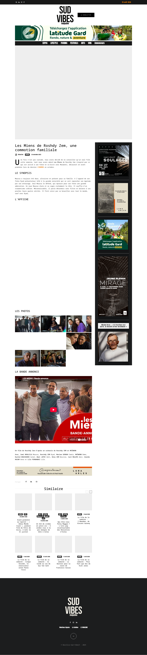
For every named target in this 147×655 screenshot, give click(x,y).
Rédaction (20, 154)
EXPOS (45, 43)
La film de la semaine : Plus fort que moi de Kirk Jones (83, 563)
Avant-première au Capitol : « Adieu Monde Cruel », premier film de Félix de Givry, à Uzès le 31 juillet (23, 526)
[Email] (36, 481)
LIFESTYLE (54, 43)
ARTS (83, 43)
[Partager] (31, 481)
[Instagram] (21, 2)
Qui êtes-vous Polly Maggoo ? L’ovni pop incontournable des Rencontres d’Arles (63, 527)
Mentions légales (64, 627)
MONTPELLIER (40, 516)
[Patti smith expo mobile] (113, 212)
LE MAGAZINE (84, 627)
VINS (90, 43)
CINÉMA (27, 154)
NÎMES (47, 516)
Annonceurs (99, 43)
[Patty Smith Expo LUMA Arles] (53, 475)
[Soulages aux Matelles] (113, 176)
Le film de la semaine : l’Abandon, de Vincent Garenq (83, 520)
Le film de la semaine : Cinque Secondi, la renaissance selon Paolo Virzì (23, 565)
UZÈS (25, 514)
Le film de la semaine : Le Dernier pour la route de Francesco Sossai (63, 564)
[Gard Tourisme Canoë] (73, 40)
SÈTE (43, 518)
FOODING (64, 43)
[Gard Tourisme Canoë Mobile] (113, 249)
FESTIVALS (74, 43)
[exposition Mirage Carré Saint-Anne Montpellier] (113, 316)
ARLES (40, 514)
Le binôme (75, 627)
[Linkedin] (19, 2)
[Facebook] (24, 2)
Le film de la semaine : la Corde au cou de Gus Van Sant (43, 563)
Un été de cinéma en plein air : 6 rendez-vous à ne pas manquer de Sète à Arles (43, 528)
